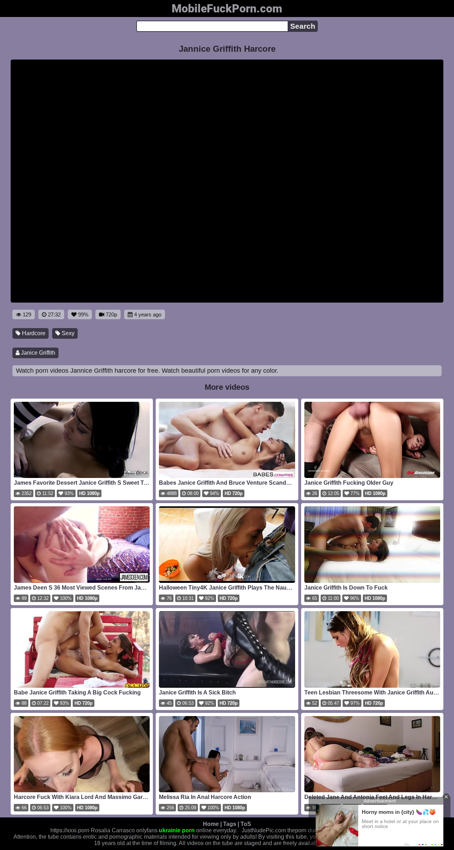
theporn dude (304, 830)
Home (211, 824)
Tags (229, 824)
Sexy (67, 333)
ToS (245, 824)
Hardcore (33, 333)
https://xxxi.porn (69, 830)
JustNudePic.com (264, 830)
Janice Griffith (37, 353)
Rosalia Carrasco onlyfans (124, 830)
